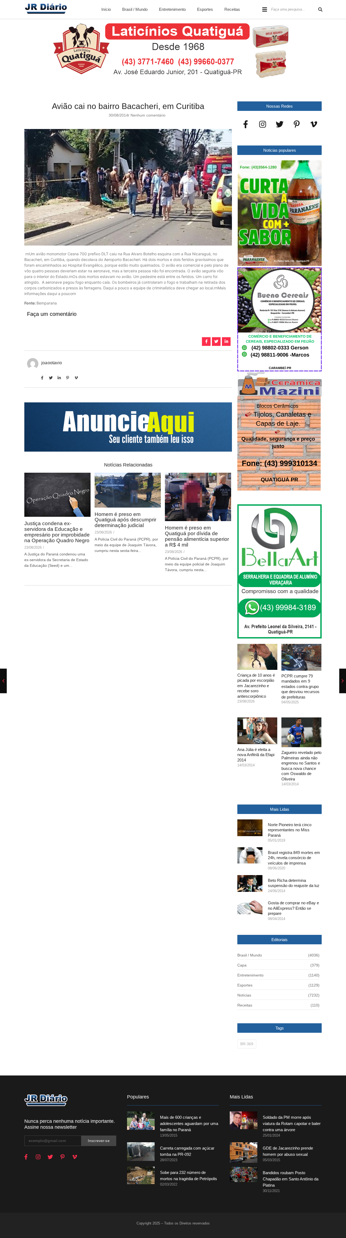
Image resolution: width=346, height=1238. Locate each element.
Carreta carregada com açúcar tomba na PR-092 (187, 1151)
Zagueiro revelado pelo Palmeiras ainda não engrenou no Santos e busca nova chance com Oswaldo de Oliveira (301, 765)
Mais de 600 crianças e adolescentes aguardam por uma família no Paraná (189, 1123)
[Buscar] (320, 9)
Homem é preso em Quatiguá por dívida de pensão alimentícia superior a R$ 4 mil (197, 536)
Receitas (232, 9)
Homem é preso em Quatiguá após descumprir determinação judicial (125, 520)
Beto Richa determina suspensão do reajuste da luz (294, 883)
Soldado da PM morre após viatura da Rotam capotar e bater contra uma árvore (292, 1123)
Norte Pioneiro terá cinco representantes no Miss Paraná (289, 830)
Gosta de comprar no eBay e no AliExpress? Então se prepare (293, 908)
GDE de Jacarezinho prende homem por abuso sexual (288, 1151)
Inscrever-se (98, 1141)
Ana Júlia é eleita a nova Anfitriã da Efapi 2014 (255, 754)
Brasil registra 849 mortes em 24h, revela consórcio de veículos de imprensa (294, 857)
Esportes (205, 9)
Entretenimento (172, 9)
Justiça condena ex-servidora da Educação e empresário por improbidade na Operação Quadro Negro (57, 532)
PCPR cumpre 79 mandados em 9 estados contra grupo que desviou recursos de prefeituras (300, 686)
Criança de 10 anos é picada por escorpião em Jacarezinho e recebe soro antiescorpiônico (256, 686)
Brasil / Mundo (135, 9)
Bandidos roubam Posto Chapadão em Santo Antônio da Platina (290, 1178)
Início (106, 9)
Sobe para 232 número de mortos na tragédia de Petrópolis (188, 1175)
